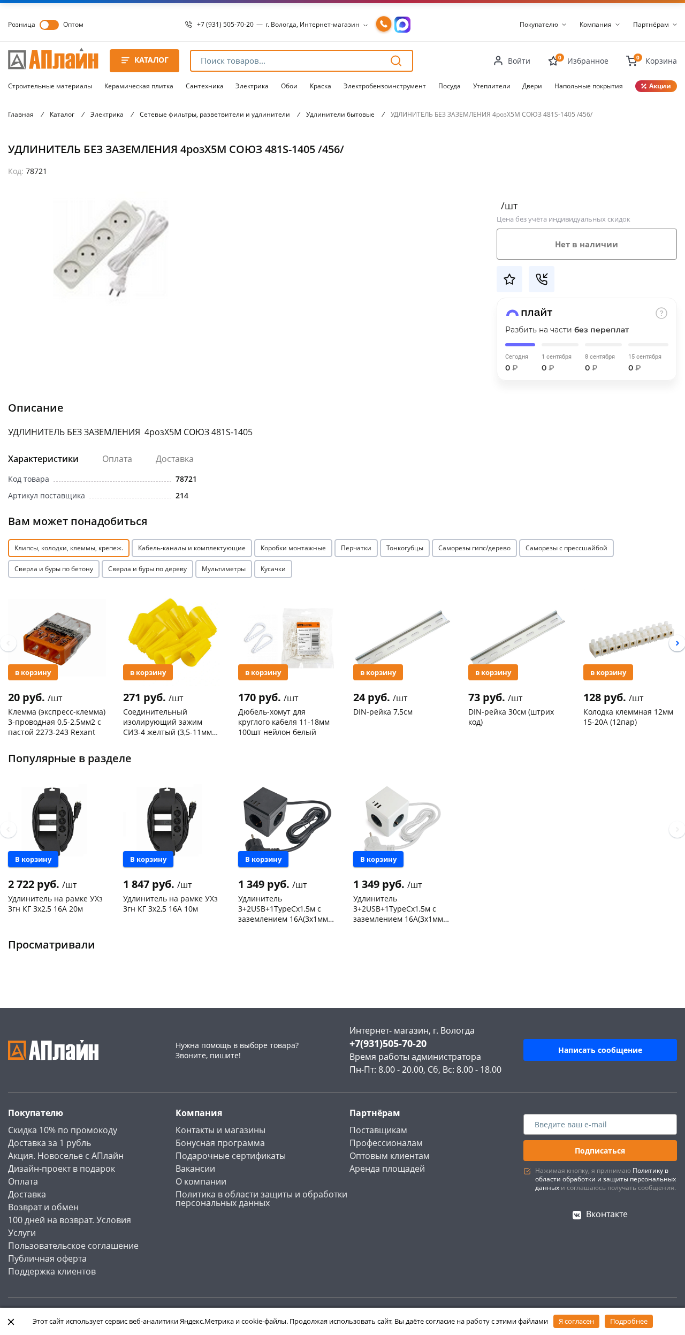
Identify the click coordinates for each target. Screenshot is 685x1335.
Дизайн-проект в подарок (61, 1168)
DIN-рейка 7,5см (383, 712)
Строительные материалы (50, 85)
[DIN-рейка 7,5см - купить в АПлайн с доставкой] (402, 637)
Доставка (175, 459)
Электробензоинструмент (385, 85)
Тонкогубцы (404, 547)
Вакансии (195, 1168)
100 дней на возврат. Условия (69, 1220)
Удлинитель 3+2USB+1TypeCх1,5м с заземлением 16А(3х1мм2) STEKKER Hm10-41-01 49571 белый (401, 908)
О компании (201, 1181)
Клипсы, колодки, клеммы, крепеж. (68, 547)
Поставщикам (378, 1130)
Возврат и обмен (43, 1207)
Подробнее (629, 1321)
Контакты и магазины (220, 1130)
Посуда (449, 85)
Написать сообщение (600, 1050)
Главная (21, 114)
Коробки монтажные (293, 547)
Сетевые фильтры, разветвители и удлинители (215, 114)
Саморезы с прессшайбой (566, 547)
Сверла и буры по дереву (147, 568)
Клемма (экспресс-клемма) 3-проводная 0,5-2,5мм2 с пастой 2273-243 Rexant (56, 722)
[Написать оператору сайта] (402, 25)
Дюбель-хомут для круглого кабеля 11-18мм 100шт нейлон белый (284, 722)
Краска (320, 85)
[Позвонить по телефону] (383, 24)
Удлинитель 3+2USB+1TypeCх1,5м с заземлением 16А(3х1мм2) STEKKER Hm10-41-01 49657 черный (286, 908)
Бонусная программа (220, 1143)
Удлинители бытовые (340, 114)
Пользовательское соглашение (73, 1245)
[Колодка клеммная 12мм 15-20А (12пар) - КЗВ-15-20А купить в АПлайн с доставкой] (632, 637)
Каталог (62, 114)
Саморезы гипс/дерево (474, 547)
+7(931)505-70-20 (388, 1043)
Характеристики (43, 459)
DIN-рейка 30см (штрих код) (511, 717)
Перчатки (356, 547)
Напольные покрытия (588, 85)
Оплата (117, 459)
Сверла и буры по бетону (53, 568)
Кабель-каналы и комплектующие (192, 547)
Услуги (22, 1233)
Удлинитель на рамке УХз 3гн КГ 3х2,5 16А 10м (170, 903)
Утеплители (492, 85)
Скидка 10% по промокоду (62, 1130)
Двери (532, 85)
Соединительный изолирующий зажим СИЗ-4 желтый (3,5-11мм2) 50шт (170, 722)
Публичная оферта (47, 1258)
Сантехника (205, 85)
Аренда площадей (387, 1168)
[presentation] (8, 643)
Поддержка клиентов (52, 1271)
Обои (289, 85)
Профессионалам (386, 1143)
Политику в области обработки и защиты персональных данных (605, 1179)
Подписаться (600, 1151)
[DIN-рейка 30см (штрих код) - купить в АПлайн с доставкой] (517, 637)
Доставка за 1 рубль (49, 1143)
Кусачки (273, 568)
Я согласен (576, 1321)
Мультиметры (224, 568)
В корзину (33, 672)
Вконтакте (607, 1214)
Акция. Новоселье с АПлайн (66, 1156)
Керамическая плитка (138, 85)
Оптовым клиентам (389, 1156)
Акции (660, 85)
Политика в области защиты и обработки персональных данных (261, 1198)
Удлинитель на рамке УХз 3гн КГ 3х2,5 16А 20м (55, 903)
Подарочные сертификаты (231, 1156)
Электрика (252, 85)
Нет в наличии (586, 244)
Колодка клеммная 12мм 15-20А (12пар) (628, 717)
